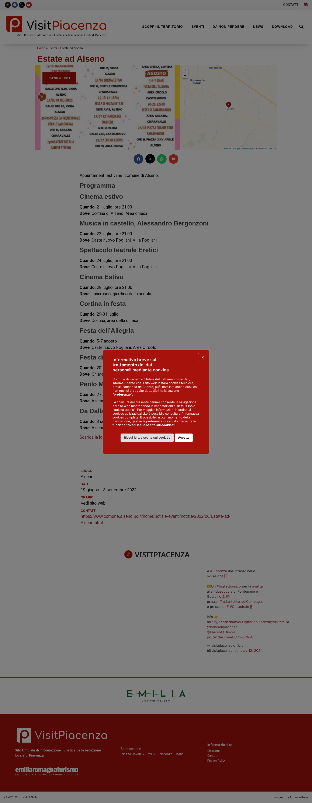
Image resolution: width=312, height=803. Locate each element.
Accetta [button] (183, 437)
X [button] (203, 357)
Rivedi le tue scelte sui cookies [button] (147, 437)
